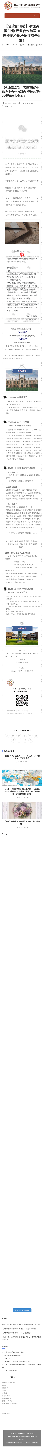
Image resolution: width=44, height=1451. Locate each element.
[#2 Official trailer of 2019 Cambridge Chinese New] (22, 1248)
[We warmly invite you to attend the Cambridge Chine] (22, 1295)
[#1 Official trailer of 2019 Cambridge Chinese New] (22, 1272)
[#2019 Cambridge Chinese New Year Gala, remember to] (22, 1202)
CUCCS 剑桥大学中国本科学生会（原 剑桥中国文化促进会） (21, 1366)
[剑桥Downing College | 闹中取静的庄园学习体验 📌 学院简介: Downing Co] (22, 850)
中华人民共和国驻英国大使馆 (14, 1352)
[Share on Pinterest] (18, 736)
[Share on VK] (36, 736)
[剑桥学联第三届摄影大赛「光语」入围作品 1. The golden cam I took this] (22, 1038)
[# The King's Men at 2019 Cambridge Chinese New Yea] (22, 1225)
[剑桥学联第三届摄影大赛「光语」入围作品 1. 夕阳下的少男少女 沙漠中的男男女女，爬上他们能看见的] (22, 1108)
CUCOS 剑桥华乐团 (11, 1370)
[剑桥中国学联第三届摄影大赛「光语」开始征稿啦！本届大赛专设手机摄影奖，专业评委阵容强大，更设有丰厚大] (22, 1178)
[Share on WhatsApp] (30, 740)
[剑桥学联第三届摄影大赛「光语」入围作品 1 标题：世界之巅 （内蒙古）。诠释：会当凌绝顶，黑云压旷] (22, 1131)
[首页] (3, 45)
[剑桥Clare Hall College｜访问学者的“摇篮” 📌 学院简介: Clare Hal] (22, 897)
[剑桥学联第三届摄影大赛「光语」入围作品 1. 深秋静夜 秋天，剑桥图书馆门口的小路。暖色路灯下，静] (22, 1061)
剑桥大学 (7, 1358)
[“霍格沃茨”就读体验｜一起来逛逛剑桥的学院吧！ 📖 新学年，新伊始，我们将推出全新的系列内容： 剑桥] (22, 991)
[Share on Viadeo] (25, 740)
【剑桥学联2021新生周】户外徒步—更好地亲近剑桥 (19, 1329)
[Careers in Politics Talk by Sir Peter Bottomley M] (22, 1014)
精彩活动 (8, 106)
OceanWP (34, 1443)
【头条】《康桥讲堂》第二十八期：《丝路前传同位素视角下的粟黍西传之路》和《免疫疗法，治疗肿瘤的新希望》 (22, 791)
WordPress (19, 1443)
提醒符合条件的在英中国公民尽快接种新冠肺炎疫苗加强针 (21, 1325)
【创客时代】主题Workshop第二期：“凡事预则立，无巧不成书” (22, 757)
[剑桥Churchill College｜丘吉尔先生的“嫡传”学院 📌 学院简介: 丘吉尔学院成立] (22, 921)
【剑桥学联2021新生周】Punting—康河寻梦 (16, 1333)
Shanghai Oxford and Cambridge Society (17, 1361)
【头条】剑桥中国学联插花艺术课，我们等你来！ (22, 823)
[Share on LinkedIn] (24, 736)
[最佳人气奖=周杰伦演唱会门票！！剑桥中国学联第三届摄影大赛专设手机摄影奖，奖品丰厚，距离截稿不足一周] (22, 1155)
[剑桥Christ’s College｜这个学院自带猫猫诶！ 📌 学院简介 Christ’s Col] (22, 944)
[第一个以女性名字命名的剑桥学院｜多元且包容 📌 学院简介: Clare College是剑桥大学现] (22, 967)
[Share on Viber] (30, 736)
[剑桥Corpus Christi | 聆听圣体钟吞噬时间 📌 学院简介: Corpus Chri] (22, 874)
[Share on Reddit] (13, 740)
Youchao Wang (10, 104)
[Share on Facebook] (13, 736)
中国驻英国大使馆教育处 (13, 1355)
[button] (34, 15)
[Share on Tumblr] (19, 740)
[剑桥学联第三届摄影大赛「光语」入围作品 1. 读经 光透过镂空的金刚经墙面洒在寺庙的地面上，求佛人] (22, 1085)
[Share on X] (7, 736)
